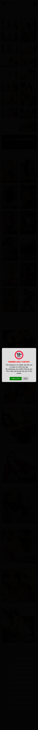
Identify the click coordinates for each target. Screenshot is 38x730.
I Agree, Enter (15, 378)
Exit (25, 378)
